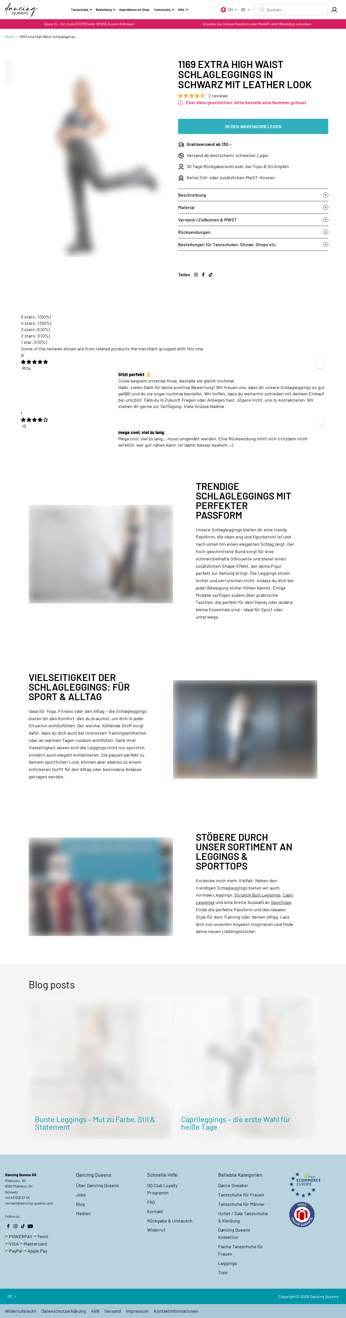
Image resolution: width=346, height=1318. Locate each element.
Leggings (227, 1263)
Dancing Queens (324, 1296)
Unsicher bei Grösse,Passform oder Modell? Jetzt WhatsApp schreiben (257, 24)
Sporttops (281, 902)
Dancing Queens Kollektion (234, 1233)
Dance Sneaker (233, 1185)
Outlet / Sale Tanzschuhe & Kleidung (243, 1217)
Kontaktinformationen (176, 1311)
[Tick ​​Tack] (210, 274)
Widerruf (156, 1230)
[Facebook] (203, 274)
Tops (223, 1272)
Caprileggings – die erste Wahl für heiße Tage (235, 1123)
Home (9, 36)
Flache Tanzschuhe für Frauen (240, 1250)
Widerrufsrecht (20, 1311)
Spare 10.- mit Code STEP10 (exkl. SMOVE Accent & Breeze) (89, 24)
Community (162, 10)
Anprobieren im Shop (134, 10)
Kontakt (155, 1211)
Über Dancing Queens (97, 1185)
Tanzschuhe (79, 10)
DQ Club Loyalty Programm (162, 1189)
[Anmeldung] (334, 9)
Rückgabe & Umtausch (170, 1220)
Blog (80, 1204)
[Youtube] (30, 1226)
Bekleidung (104, 10)
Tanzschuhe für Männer (241, 1204)
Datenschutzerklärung (63, 1311)
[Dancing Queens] (21, 10)
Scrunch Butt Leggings (257, 895)
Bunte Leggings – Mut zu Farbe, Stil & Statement (95, 1123)
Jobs (81, 1194)
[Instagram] (196, 274)
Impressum (137, 1311)
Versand (112, 1311)
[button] (192, 95)
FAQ (151, 1202)
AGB (95, 1311)
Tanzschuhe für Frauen (241, 1194)
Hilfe (181, 10)
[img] (34, 362)
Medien (83, 1213)
